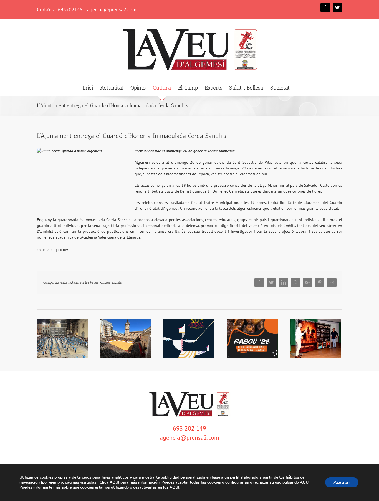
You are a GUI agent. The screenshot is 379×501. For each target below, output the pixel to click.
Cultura (63, 250)
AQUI (114, 482)
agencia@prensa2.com (112, 9)
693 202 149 (189, 428)
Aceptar (341, 482)
